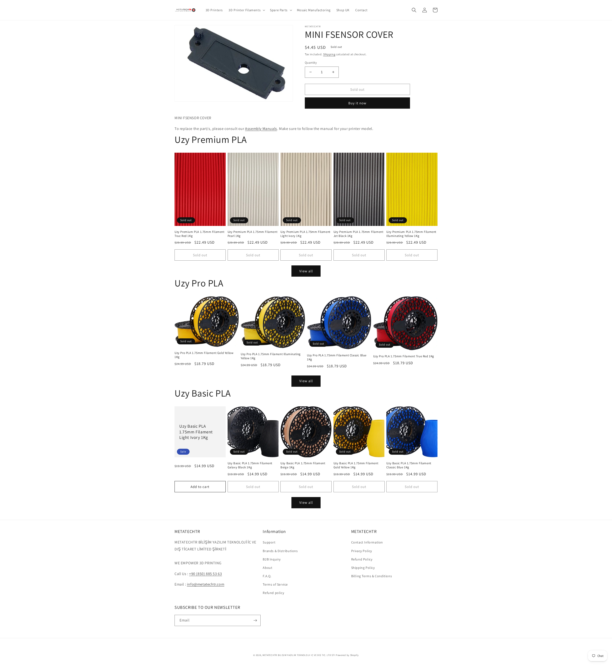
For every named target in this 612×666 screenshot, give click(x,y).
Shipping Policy (363, 567)
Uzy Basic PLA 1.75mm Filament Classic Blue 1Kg (408, 465)
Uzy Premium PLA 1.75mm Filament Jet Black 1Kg (358, 234)
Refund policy (273, 593)
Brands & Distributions (280, 551)
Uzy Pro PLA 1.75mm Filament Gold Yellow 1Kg (204, 355)
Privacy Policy (361, 551)
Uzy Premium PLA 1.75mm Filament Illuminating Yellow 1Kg (411, 234)
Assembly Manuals (261, 128)
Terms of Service (275, 584)
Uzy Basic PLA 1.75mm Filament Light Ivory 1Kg (196, 431)
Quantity (311, 63)
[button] (246, 10)
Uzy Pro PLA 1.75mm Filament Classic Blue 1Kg (336, 357)
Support (269, 542)
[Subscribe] (255, 620)
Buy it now (357, 103)
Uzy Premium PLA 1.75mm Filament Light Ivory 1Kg (305, 234)
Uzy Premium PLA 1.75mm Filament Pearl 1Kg (253, 234)
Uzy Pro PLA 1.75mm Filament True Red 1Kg (403, 356)
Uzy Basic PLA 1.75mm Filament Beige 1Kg (302, 465)
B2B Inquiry (272, 559)
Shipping (329, 54)
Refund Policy (361, 559)
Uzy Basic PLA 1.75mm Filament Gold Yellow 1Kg (355, 465)
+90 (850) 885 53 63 (205, 573)
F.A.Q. (267, 576)
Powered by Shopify (347, 655)
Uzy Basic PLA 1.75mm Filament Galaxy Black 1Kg (250, 465)
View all (306, 271)
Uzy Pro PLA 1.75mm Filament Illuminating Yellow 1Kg (271, 356)
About (267, 567)
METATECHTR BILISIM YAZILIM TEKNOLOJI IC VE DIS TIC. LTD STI (298, 655)
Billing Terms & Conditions (371, 576)
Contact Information (367, 542)
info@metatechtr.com (205, 584)
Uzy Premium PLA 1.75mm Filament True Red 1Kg (199, 234)
